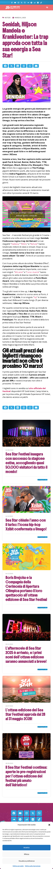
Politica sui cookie (18, 866)
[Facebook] (14, 813)
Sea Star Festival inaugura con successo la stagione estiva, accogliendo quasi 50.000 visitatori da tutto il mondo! (26, 463)
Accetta (26, 847)
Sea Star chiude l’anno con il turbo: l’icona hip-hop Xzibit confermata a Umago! (26, 524)
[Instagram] (18, 2)
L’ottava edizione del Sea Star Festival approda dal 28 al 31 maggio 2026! (25, 714)
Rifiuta (26, 854)
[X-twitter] (21, 2)
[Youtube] (15, 2)
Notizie (7, 18)
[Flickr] (37, 2)
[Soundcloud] (28, 2)
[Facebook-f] (11, 2)
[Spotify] (31, 2)
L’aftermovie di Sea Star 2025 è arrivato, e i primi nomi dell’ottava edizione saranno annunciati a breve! (26, 655)
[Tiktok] (41, 2)
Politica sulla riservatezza (32, 866)
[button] (49, 825)
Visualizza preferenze (27, 861)
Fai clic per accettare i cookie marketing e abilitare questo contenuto (26, 214)
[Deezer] (34, 2)
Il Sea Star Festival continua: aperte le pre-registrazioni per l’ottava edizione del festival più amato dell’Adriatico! (26, 776)
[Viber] (24, 2)
